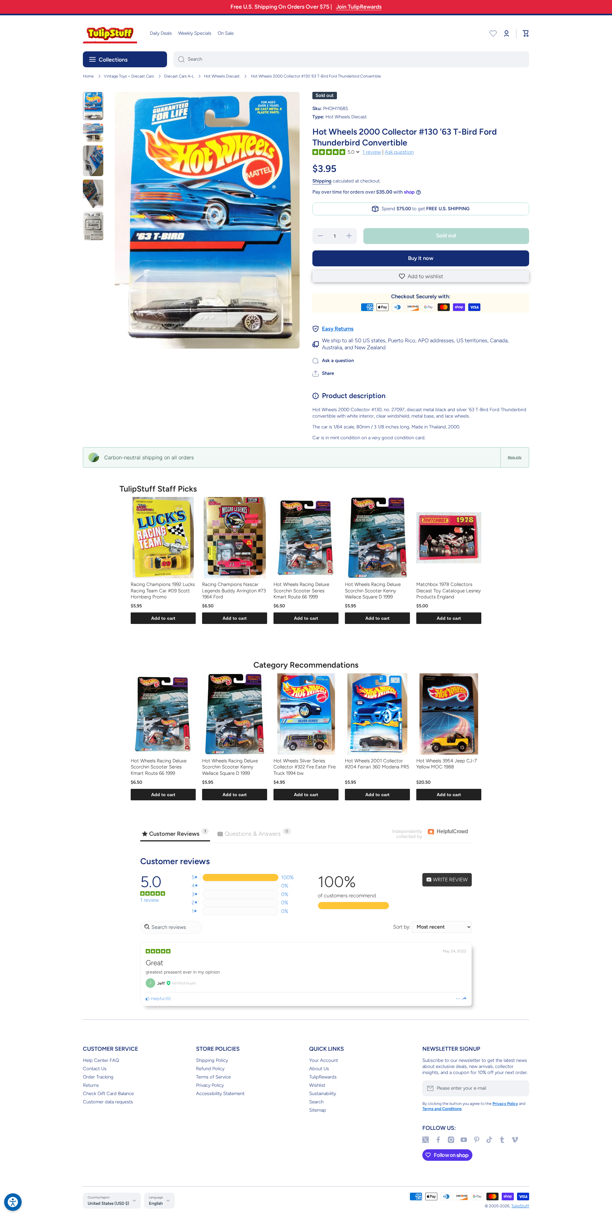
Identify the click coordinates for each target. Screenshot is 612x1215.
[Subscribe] (521, 1088)
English (156, 1203)
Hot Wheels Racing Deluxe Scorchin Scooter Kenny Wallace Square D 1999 (373, 591)
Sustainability (322, 1093)
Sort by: (402, 927)
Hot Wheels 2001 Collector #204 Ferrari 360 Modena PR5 (377, 764)
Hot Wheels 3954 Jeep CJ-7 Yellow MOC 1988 (446, 764)
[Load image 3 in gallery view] (93, 160)
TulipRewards (323, 1077)
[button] (420, 276)
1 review (371, 152)
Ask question (399, 152)
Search (316, 1102)
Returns (91, 1085)
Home (88, 76)
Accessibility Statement (220, 1093)
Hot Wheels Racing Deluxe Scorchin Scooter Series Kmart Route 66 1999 (301, 591)
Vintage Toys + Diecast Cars (129, 76)
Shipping (322, 181)
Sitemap (317, 1110)
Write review (450, 880)
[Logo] (110, 33)
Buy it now (420, 258)
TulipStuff (520, 1206)
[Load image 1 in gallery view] (93, 106)
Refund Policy (210, 1068)
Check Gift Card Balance (108, 1093)
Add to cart (163, 618)
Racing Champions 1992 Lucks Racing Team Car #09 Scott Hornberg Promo (163, 591)
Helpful (157, 998)
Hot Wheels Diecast (222, 76)
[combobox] (351, 59)
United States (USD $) (108, 1203)
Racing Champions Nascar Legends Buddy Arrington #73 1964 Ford (234, 591)
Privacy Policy (210, 1085)
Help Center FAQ (101, 1060)
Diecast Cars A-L (179, 76)
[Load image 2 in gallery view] (93, 132)
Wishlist (317, 1085)
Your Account (323, 1060)
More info (514, 457)
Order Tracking (98, 1077)
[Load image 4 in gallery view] (93, 193)
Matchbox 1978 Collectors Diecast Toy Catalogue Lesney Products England (448, 591)
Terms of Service (213, 1077)
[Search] (179, 59)
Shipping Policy (212, 1060)
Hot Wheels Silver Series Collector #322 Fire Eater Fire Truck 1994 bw (304, 767)
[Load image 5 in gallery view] (93, 226)
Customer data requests (108, 1102)
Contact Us (94, 1068)
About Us (319, 1068)
